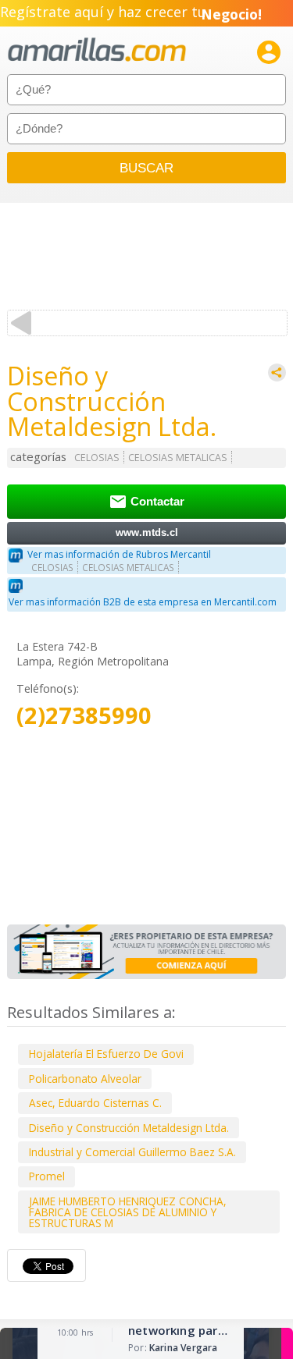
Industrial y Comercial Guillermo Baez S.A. (132, 1151)
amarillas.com (97, 50)
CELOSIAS (97, 457)
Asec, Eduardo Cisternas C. (95, 1102)
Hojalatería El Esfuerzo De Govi (106, 1053)
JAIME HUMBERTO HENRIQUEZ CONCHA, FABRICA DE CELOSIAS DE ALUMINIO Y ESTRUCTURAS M (128, 1212)
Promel (47, 1176)
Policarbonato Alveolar (85, 1078)
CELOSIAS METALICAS (177, 457)
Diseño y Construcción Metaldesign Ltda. (129, 1127)
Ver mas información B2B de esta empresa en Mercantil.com (143, 602)
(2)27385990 (84, 715)
